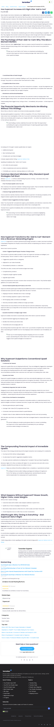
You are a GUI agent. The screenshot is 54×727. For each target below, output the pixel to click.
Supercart (7, 178)
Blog (7, 6)
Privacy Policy (28, 716)
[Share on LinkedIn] (49, 13)
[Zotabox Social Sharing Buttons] (27, 578)
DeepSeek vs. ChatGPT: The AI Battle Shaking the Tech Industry (18, 630)
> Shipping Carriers (33, 693)
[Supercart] (27, 598)
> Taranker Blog (32, 683)
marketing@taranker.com (32, 657)
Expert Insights (22, 6)
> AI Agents (6, 697)
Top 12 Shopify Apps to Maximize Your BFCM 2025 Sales (15, 565)
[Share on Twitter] (46, 13)
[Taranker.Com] (27, 1)
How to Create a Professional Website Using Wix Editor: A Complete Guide (20, 637)
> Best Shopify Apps (8, 689)
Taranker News (13, 6)
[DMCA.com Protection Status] (5, 711)
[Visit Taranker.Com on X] (24, 660)
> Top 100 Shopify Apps (9, 687)
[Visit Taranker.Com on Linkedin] (27, 660)
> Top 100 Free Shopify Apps (10, 685)
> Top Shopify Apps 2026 (9, 683)
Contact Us (13, 716)
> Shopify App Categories (34, 687)
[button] (50, 1)
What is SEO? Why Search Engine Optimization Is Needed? (16, 627)
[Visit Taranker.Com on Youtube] (30, 660)
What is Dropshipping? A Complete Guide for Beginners (16, 635)
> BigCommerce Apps (8, 695)
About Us (21, 716)
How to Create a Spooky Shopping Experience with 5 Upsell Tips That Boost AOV (21, 571)
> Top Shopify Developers (35, 689)
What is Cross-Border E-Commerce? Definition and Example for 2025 (19, 632)
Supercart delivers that (23, 159)
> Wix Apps (6, 691)
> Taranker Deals (32, 685)
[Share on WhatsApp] (51, 13)
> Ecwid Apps (6, 693)
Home (3, 6)
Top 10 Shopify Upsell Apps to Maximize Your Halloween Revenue (18, 574)
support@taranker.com (28, 652)
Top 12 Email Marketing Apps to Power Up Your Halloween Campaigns (19, 568)
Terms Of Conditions (38, 716)
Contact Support (27, 649)
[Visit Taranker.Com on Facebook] (21, 660)
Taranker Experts (25, 549)
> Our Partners (32, 691)
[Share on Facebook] (43, 13)
